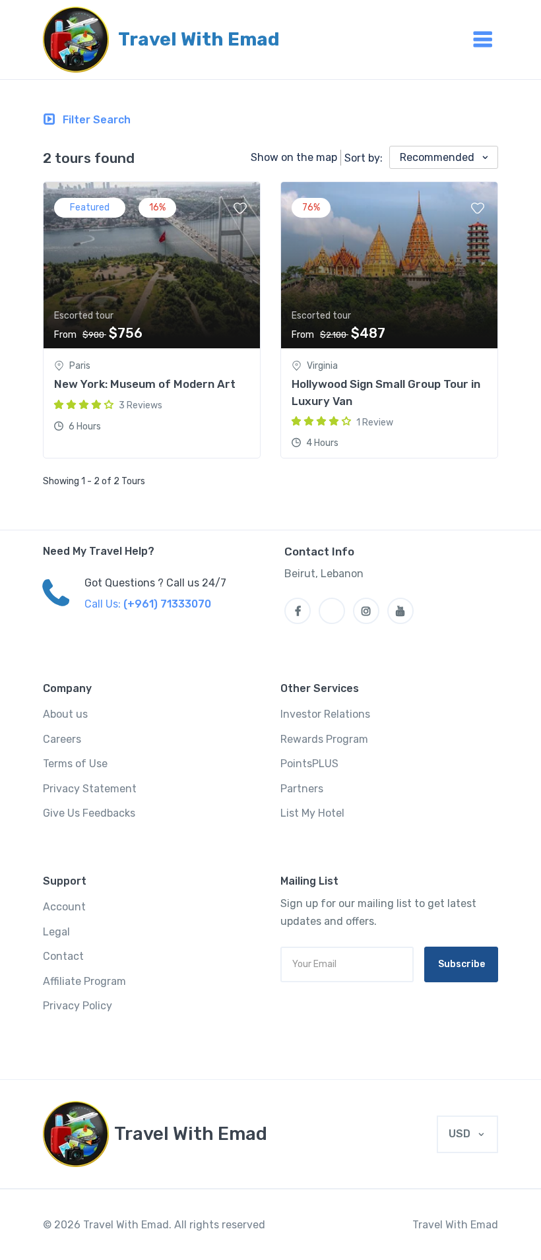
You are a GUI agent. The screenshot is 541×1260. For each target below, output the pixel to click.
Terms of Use (75, 763)
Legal (56, 932)
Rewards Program (324, 739)
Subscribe (461, 964)
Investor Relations (325, 714)
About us (65, 714)
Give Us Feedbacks (89, 813)
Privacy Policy (77, 1005)
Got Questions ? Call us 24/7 (155, 583)
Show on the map (294, 157)
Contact (63, 956)
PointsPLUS (309, 763)
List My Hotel (312, 813)
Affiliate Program (84, 981)
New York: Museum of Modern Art (145, 384)
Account (64, 906)
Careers (62, 739)
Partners (301, 788)
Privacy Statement (90, 788)
